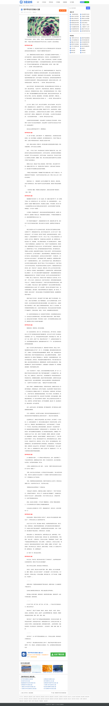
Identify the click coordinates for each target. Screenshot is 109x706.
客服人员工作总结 (75, 42)
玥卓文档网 (82, 696)
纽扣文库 (69, 696)
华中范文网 (65, 696)
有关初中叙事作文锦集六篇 (50, 686)
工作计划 (73, 48)
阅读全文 (34, 12)
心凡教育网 (61, 696)
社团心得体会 (84, 22)
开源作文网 (30, 698)
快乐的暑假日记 (85, 44)
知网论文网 (26, 696)
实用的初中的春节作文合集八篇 (51, 682)
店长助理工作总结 (85, 14)
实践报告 (65, 2)
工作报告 (58, 2)
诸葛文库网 (87, 696)
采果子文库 (47, 696)
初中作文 (31, 5)
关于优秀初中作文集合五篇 (50, 688)
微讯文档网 (78, 696)
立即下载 (63, 10)
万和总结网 (56, 696)
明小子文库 (21, 698)
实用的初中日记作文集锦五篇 (60, 692)
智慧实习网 (38, 696)
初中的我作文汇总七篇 (49, 680)
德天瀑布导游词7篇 (86, 31)
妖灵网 (34, 696)
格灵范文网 (47, 698)
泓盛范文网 (30, 696)
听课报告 (83, 50)
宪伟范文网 (42, 696)
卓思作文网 (73, 698)
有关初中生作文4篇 (25, 680)
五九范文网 (73, 696)
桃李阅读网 (26, 698)
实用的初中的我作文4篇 (49, 679)
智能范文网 (51, 698)
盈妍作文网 (42, 698)
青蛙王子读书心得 (85, 28)
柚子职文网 (56, 698)
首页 (38, 2)
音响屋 (39, 698)
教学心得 (73, 52)
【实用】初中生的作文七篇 (50, 684)
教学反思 (73, 50)
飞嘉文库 (52, 704)
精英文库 (77, 698)
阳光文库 (69, 698)
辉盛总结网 (51, 696)
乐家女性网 (65, 698)
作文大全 (27, 5)
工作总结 (44, 2)
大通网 (81, 698)
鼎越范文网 (61, 698)
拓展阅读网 (35, 698)
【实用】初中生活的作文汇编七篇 (28, 688)
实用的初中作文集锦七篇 (26, 684)
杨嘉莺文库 (85, 698)
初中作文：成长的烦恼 (28, 692)
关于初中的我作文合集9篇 (27, 679)
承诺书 (83, 48)
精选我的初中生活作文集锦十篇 (28, 682)
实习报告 (72, 2)
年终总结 (51, 2)
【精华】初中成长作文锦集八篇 (28, 686)
